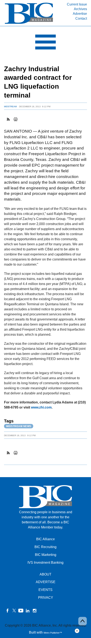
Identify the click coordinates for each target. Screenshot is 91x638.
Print (15, 119)
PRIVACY (45, 597)
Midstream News (18, 426)
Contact (81, 18)
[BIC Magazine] (29, 23)
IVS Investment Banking (45, 562)
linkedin (27, 610)
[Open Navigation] (45, 43)
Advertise (80, 13)
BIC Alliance (45, 539)
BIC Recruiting (45, 547)
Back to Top (82, 621)
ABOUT (45, 574)
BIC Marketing (45, 555)
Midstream (10, 106)
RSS (8, 119)
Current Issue (77, 4)
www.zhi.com (41, 407)
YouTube (21, 610)
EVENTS (45, 590)
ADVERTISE (45, 582)
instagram (34, 610)
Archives (80, 9)
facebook (7, 610)
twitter (14, 610)
